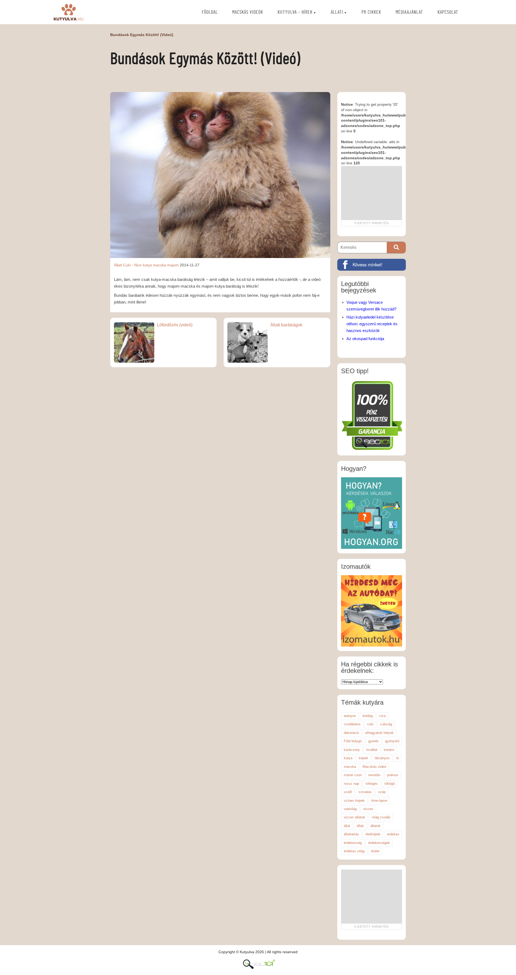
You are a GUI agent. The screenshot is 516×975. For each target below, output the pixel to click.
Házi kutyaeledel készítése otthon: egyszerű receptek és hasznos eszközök (371, 324)
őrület (375, 851)
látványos (382, 758)
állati (360, 826)
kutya (147, 265)
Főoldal (210, 12)
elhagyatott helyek (379, 733)
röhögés (372, 784)
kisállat (371, 750)
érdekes (393, 834)
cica (382, 716)
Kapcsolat (448, 12)
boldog (368, 716)
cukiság (386, 724)
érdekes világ (354, 851)
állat (347, 826)
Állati (337, 12)
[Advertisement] (371, 193)
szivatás (365, 792)
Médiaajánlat (409, 12)
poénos (392, 775)
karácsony (352, 750)
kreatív (389, 750)
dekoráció (351, 733)
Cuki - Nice (132, 265)
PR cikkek (371, 12)
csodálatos (352, 724)
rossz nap (351, 784)
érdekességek (379, 843)
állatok (375, 826)
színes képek (354, 801)
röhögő (389, 784)
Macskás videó (374, 767)
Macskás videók (247, 12)
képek (363, 758)
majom (173, 265)
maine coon (353, 775)
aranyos (350, 716)
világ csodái (381, 817)
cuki (370, 724)
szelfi (348, 792)
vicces (368, 809)
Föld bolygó (353, 741)
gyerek (373, 741)
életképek (373, 834)
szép (382, 792)
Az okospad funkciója (365, 338)
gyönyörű (392, 741)
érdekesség (353, 843)
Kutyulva (68, 12)
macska (159, 265)
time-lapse (379, 801)
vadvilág (350, 809)
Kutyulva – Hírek (295, 12)
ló (397, 758)
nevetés (374, 775)
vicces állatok (354, 817)
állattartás (351, 834)
